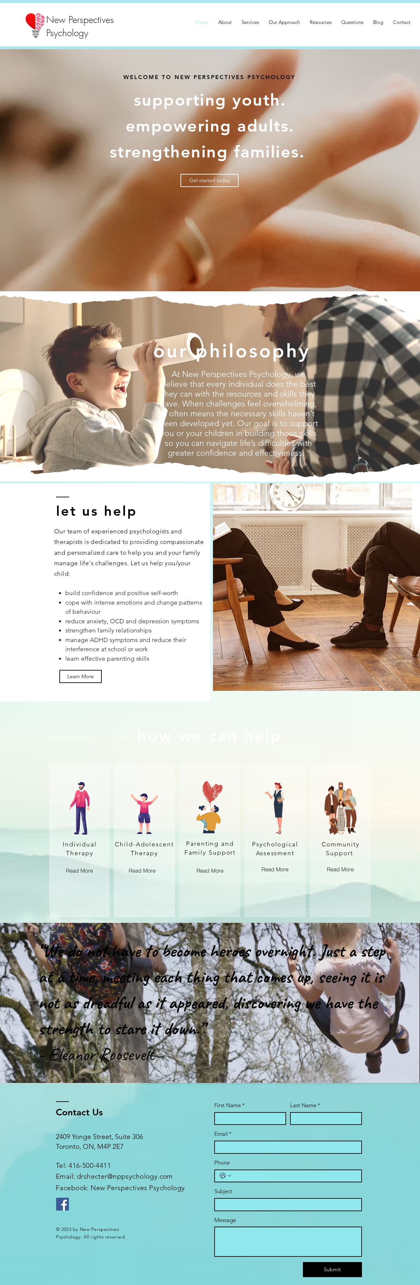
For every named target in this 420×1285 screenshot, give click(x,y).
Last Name (305, 1105)
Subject (223, 1191)
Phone (222, 1162)
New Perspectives (81, 19)
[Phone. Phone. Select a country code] (225, 1176)
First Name (229, 1105)
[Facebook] (62, 1204)
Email (223, 1133)
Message (225, 1220)
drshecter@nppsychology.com (125, 1176)
